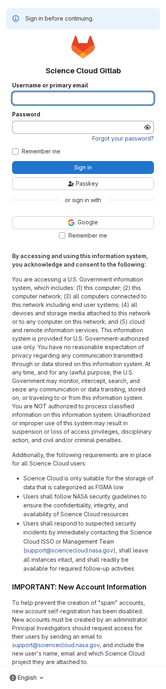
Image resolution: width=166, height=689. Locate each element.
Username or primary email (50, 85)
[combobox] (26, 678)
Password (26, 114)
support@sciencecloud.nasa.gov (69, 550)
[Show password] (147, 127)
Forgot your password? (123, 138)
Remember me (41, 151)
